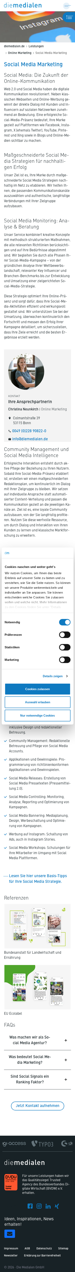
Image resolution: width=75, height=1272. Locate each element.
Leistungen (36, 46)
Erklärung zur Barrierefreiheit (42, 1255)
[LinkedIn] (48, 1207)
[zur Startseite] (22, 5)
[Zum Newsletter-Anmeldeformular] (9, 1234)
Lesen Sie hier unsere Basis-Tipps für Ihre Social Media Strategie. (38, 879)
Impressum (11, 1248)
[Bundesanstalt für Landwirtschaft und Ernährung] (37, 926)
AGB (27, 1248)
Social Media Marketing (51, 53)
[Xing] (57, 1207)
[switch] (64, 634)
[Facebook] (30, 1207)
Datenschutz (44, 1248)
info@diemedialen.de (30, 439)
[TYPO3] (42, 1144)
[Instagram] (39, 1207)
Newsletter (11, 1255)
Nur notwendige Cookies (37, 715)
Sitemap (63, 1248)
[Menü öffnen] (67, 6)
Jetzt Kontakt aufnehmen (37, 1106)
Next (71, 1144)
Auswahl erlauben (37, 702)
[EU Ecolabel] (37, 987)
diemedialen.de (14, 46)
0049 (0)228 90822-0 (29, 431)
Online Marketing (19, 53)
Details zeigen (53, 676)
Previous (4, 1144)
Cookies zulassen (37, 689)
